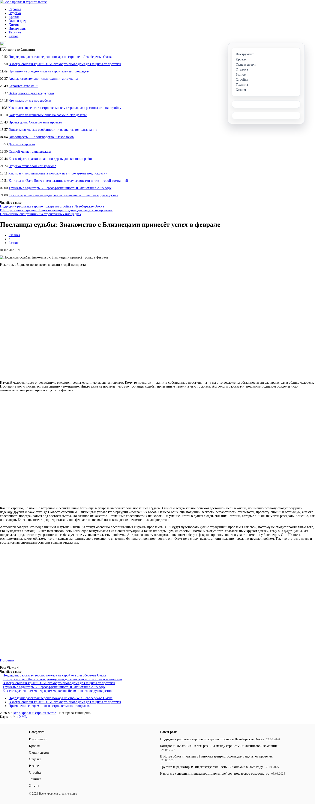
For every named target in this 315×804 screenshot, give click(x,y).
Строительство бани (23, 86)
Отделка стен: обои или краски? (32, 166)
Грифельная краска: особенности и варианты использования (53, 129)
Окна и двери (18, 21)
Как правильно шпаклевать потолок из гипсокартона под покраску (57, 173)
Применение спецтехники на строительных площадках (49, 71)
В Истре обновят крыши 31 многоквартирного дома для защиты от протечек (65, 64)
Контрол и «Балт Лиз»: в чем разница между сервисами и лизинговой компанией (68, 180)
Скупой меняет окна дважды (30, 151)
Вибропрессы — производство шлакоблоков (41, 137)
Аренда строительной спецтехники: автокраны (43, 78)
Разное (13, 36)
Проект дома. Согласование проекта (35, 122)
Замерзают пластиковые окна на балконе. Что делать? (48, 115)
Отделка (15, 13)
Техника (15, 32)
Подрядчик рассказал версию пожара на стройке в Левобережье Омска (60, 57)
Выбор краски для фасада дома (31, 93)
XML (23, 716)
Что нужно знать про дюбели (30, 100)
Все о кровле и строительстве (34, 713)
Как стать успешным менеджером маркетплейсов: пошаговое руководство (63, 195)
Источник (7, 660)
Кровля (14, 17)
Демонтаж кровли (22, 144)
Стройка (15, 9)
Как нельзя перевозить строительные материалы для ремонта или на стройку (64, 108)
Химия (14, 24)
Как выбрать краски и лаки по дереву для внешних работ (50, 159)
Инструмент (18, 28)
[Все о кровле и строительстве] (23, 2)
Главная (14, 235)
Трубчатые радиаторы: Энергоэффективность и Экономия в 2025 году (60, 188)
